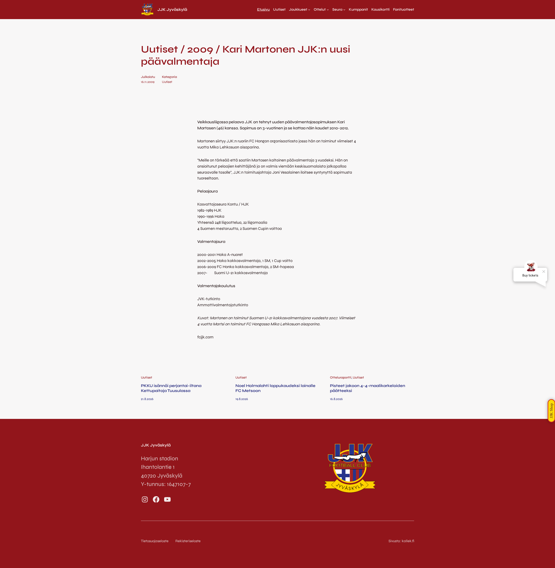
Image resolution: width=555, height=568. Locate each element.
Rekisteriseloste (188, 541)
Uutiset (167, 82)
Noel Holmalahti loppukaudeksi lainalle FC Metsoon (275, 388)
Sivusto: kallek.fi (401, 541)
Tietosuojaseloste (154, 541)
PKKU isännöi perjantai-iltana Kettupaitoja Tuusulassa (171, 388)
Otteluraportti (340, 377)
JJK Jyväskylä (172, 9)
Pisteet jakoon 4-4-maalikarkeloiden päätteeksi (367, 388)
